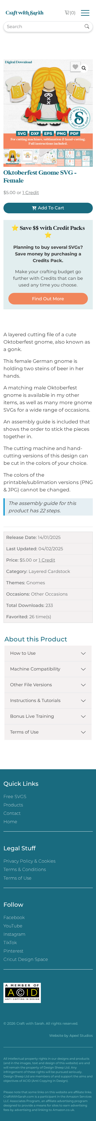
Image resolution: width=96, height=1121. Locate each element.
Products (13, 805)
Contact (12, 813)
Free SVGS (14, 796)
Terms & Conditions (24, 869)
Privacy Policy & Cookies (29, 861)
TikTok (10, 942)
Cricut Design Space (25, 959)
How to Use (23, 653)
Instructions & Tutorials (35, 700)
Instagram (14, 934)
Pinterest (13, 951)
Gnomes (35, 583)
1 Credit (47, 560)
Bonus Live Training (32, 716)
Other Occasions (49, 594)
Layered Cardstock (49, 571)
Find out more (48, 298)
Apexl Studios (81, 1035)
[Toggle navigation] (85, 13)
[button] (84, 68)
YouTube (12, 926)
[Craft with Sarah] (24, 13)
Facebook (14, 917)
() (73, 13)
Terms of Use (24, 732)
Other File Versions (31, 684)
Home (10, 821)
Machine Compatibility (35, 669)
